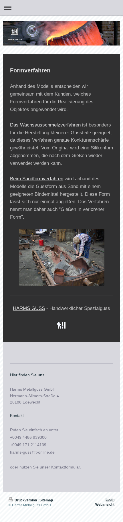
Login (110, 500)
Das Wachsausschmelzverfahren (45, 125)
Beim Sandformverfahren (36, 178)
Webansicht (104, 505)
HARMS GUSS (29, 308)
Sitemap (46, 500)
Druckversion (26, 500)
